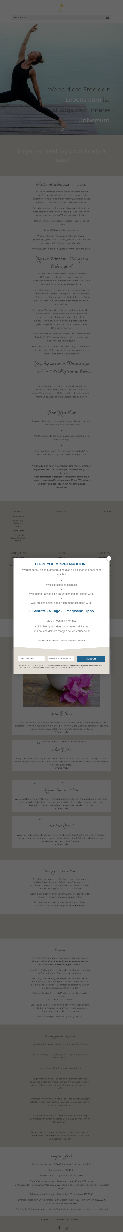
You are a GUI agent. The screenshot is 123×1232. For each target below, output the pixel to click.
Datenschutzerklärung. (93, 667)
